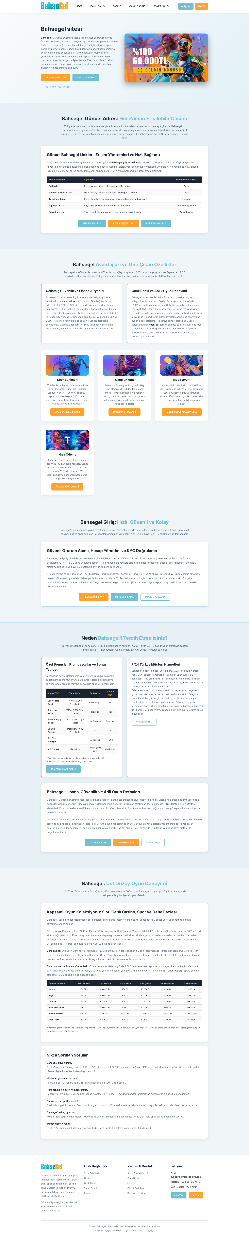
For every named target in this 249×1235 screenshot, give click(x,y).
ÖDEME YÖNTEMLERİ (67, 486)
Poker (87, 1193)
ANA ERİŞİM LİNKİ (92, 223)
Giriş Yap (185, 6)
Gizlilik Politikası (135, 1188)
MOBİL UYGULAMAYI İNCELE (181, 412)
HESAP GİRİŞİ (153, 842)
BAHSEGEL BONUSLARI (58, 87)
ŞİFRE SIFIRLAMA (124, 596)
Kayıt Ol (196, 1195)
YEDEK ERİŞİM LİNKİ (123, 223)
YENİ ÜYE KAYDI (85, 77)
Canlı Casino (90, 1183)
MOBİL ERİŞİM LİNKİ (155, 223)
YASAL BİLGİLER (98, 842)
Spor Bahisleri (91, 1173)
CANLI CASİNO (137, 6)
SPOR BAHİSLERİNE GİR (67, 412)
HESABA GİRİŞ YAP (56, 77)
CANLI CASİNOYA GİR (124, 412)
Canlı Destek (134, 1178)
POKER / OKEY (161, 6)
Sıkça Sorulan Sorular (138, 1173)
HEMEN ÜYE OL (126, 842)
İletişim (131, 1183)
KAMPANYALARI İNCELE (63, 769)
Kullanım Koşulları (136, 1193)
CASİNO (117, 6)
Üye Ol (201, 6)
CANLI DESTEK (144, 721)
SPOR (79, 6)
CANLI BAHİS (97, 6)
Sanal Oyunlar (91, 1188)
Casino (87, 1178)
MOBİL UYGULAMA (155, 596)
